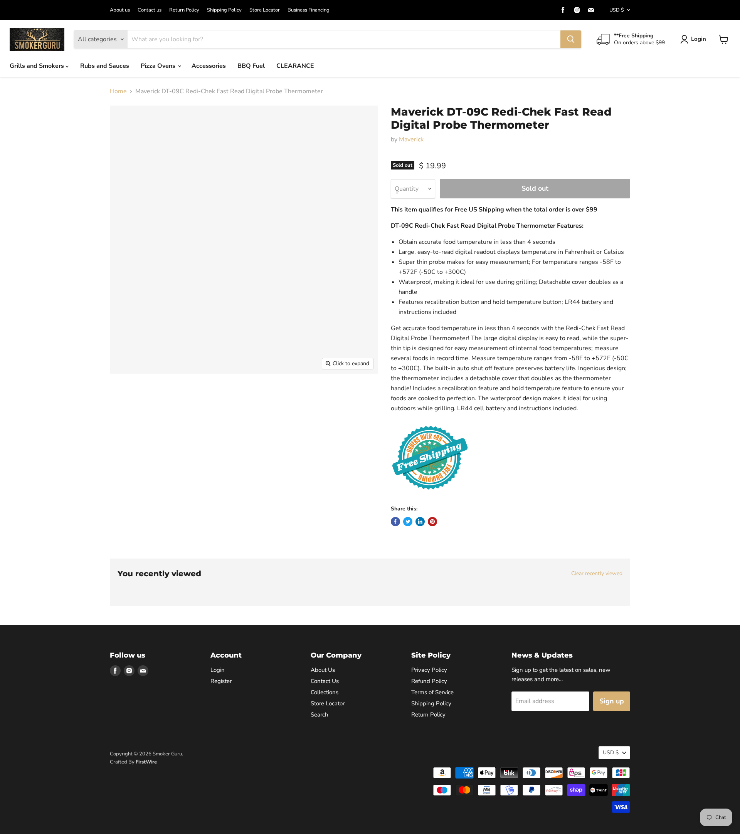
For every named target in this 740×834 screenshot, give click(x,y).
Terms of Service (432, 692)
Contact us (149, 10)
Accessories (209, 66)
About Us (323, 670)
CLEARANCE (295, 66)
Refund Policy (429, 681)
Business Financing (309, 10)
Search (319, 714)
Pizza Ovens (159, 66)
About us (120, 10)
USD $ (616, 10)
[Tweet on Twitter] (407, 521)
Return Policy (184, 10)
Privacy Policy (429, 670)
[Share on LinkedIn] (420, 521)
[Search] (570, 39)
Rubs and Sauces (104, 66)
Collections (324, 692)
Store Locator (264, 10)
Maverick (411, 139)
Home (118, 91)
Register (221, 681)
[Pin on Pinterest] (432, 521)
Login (698, 39)
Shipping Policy (224, 10)
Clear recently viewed (596, 574)
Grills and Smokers (38, 66)
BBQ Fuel (251, 66)
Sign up (611, 701)
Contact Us (325, 681)
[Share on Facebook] (395, 521)
